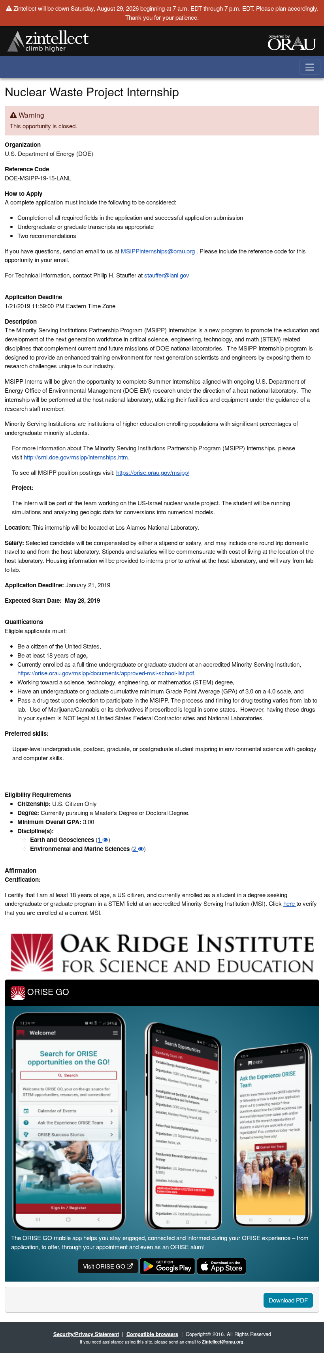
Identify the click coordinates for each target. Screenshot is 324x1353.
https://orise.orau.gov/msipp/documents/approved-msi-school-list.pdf (105, 673)
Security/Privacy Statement (86, 1334)
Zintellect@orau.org (222, 1341)
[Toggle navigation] (310, 67)
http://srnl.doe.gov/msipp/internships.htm (76, 457)
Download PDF (288, 1300)
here (289, 903)
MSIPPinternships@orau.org (158, 251)
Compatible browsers (152, 1334)
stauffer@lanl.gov (166, 275)
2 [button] (135, 848)
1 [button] (100, 839)
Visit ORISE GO (105, 1266)
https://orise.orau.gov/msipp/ (152, 472)
